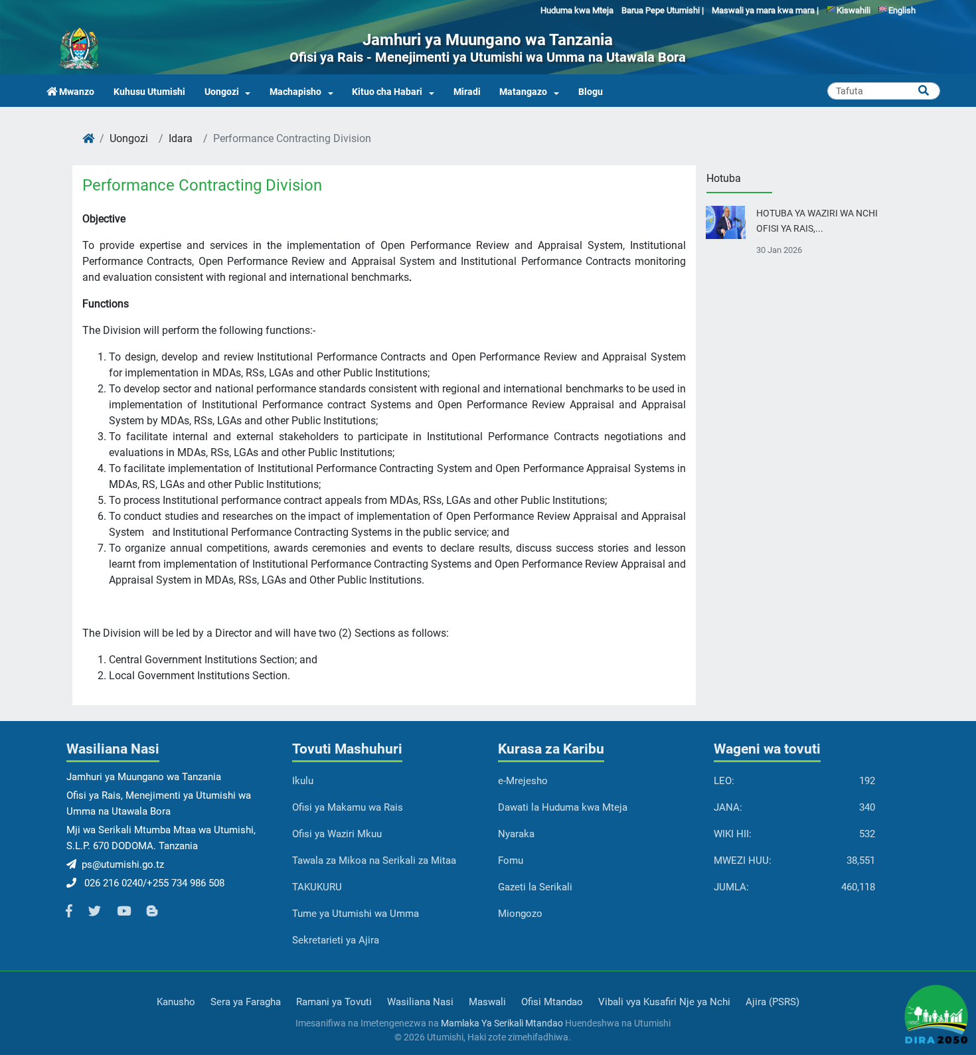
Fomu (510, 860)
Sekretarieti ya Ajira (335, 940)
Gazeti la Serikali (535, 887)
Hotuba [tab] (723, 178)
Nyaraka (516, 834)
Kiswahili (852, 10)
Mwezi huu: (743, 860)
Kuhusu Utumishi (149, 92)
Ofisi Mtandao (552, 1002)
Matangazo (523, 92)
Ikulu (302, 781)
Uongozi (221, 92)
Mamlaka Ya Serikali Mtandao (502, 1023)
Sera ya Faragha (245, 1002)
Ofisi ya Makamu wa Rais (347, 807)
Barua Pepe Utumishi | (662, 10)
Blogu (590, 92)
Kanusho (176, 1002)
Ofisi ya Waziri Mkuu (337, 834)
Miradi (467, 92)
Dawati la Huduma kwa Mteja (562, 807)
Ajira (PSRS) (772, 1002)
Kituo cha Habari (387, 92)
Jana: (728, 807)
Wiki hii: (733, 834)
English (901, 10)
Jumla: (731, 887)
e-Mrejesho (523, 781)
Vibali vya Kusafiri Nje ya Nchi (664, 1002)
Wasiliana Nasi (420, 1002)
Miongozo (520, 914)
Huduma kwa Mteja (576, 10)
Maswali (487, 1002)
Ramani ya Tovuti (334, 1002)
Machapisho (295, 92)
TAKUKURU (317, 887)
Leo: (724, 781)
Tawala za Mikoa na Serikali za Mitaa (374, 860)
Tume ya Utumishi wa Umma (355, 914)
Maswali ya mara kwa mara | (765, 10)
